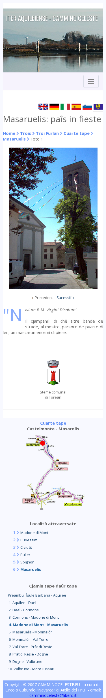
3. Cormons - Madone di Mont (33, 617)
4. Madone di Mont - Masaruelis (38, 624)
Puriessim (28, 539)
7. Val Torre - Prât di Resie (30, 646)
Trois (25, 133)
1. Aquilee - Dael (22, 602)
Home (9, 133)
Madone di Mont (34, 532)
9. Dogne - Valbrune (25, 661)
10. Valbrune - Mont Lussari (31, 668)
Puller (25, 554)
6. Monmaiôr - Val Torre (28, 639)
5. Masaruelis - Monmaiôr (30, 632)
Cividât (26, 547)
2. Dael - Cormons (23, 609)
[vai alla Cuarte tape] (53, 508)
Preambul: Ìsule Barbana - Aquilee (37, 595)
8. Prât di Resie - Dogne (28, 654)
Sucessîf (64, 297)
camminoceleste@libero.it (53, 695)
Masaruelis (14, 139)
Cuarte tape (77, 133)
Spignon (27, 562)
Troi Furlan (47, 133)
